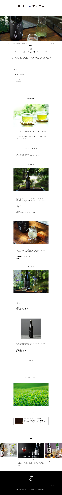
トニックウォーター (25, 465)
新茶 (36, 430)
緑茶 (41, 430)
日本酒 (39, 430)
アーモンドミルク (52, 465)
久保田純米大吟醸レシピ (31, 430)
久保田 (21, 430)
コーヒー (22, 465)
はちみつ (46, 465)
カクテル (18, 430)
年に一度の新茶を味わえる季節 (20, 74)
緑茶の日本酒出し (20, 81)
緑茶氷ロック (19, 79)
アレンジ (14, 430)
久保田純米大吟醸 (25, 430)
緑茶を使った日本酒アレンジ (20, 76)
